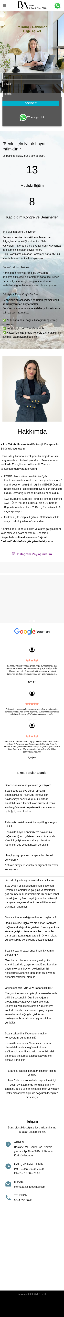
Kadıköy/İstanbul (23, 1155)
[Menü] (4, 5)
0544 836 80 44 (23, 1200)
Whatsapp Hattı (36, 117)
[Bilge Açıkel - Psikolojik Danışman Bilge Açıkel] (32, 5)
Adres (19, 1142)
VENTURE (41, 1294)
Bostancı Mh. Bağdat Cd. (29, 1147)
